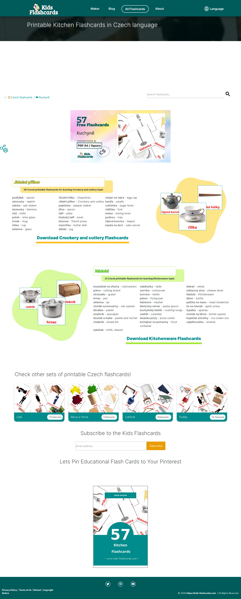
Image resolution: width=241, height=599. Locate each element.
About (159, 8)
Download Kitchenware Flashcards (164, 338)
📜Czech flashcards (20, 97)
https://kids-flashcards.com (201, 593)
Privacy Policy (9, 590)
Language (210, 9)
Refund (37, 590)
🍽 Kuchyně (42, 97)
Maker (95, 8)
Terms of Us (25, 590)
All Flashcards (135, 9)
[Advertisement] (120, 64)
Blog (112, 8)
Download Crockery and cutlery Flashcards (82, 237)
